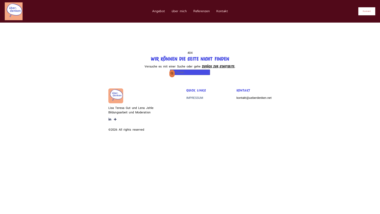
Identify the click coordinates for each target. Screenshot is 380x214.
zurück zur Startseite (218, 66)
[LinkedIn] (109, 119)
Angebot (158, 11)
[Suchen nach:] (190, 72)
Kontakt (222, 11)
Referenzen (201, 11)
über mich (179, 11)
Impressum (194, 98)
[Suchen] (172, 73)
